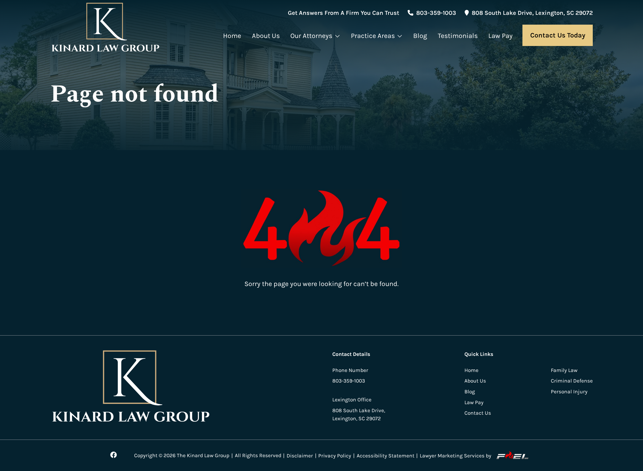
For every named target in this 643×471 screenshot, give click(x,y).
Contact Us (477, 413)
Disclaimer (300, 455)
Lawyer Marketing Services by (455, 455)
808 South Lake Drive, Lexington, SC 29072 (532, 12)
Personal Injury (569, 391)
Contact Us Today (557, 35)
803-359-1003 (436, 12)
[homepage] (106, 27)
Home (232, 36)
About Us (266, 36)
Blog (420, 36)
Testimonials (458, 36)
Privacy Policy (334, 455)
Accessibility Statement (385, 455)
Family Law (564, 370)
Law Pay (500, 36)
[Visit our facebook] (113, 455)
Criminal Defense (572, 381)
